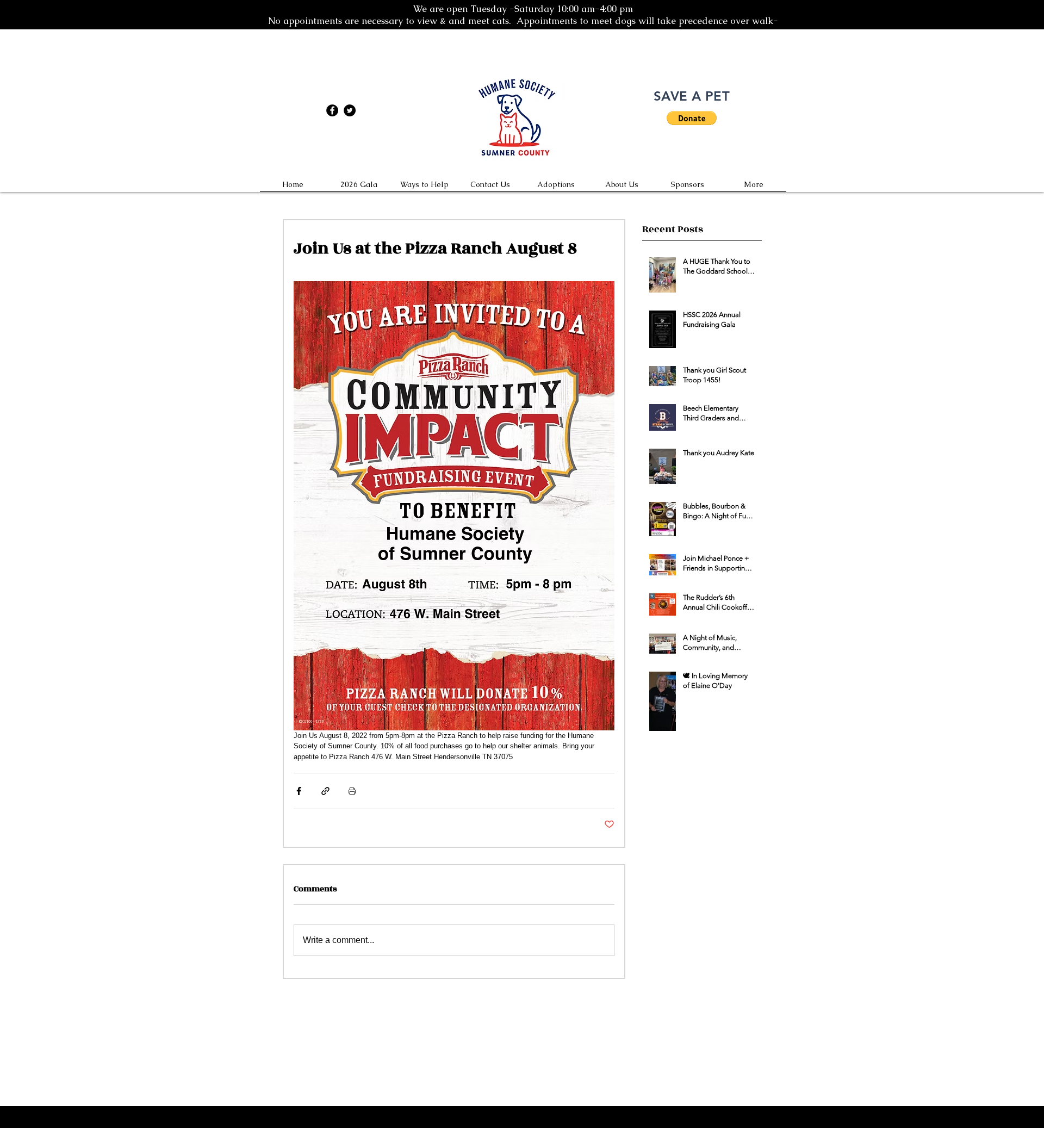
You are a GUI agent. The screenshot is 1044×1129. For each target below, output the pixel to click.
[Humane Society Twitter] (350, 110)
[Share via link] (325, 791)
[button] (692, 118)
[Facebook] (332, 110)
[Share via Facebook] (299, 791)
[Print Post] (352, 791)
